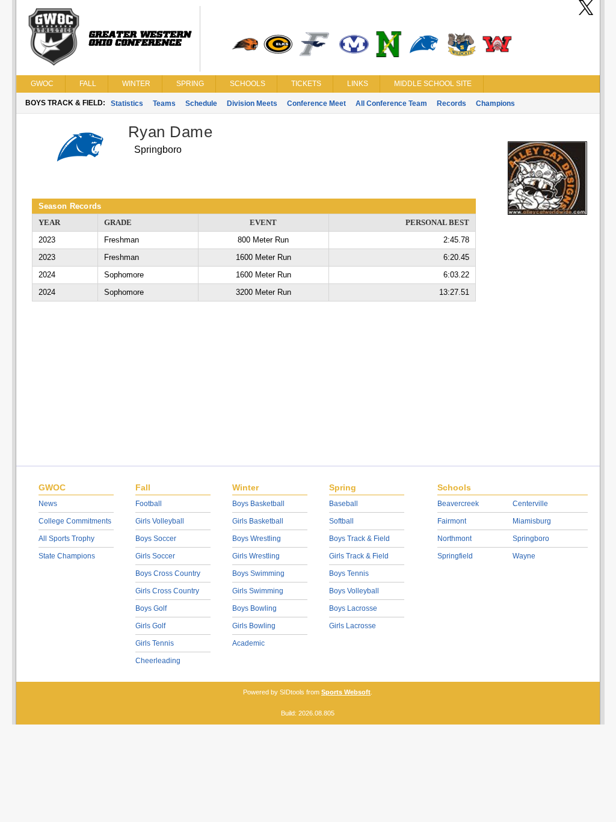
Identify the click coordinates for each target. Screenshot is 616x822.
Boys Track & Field (359, 538)
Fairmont (451, 521)
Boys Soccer (155, 538)
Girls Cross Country (167, 591)
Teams (164, 103)
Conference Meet (316, 103)
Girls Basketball (257, 521)
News (47, 503)
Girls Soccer (155, 556)
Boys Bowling (254, 608)
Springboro (531, 538)
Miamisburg (532, 521)
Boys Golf (151, 608)
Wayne (524, 556)
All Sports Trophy (66, 538)
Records (451, 103)
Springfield (455, 556)
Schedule (201, 103)
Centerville (530, 503)
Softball (341, 521)
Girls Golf (150, 626)
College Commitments (74, 521)
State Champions (66, 556)
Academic (248, 643)
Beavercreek (458, 503)
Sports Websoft (346, 692)
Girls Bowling (254, 626)
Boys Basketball (258, 503)
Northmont (454, 538)
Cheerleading (157, 661)
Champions (495, 103)
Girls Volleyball (159, 521)
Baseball (343, 503)
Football (148, 503)
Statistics (127, 103)
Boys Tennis (349, 573)
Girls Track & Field (359, 556)
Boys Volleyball (354, 591)
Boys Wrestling (256, 538)
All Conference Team (391, 103)
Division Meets (252, 103)
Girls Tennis (154, 643)
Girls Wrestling (256, 556)
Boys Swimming (258, 573)
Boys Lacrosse (353, 608)
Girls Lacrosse (352, 626)
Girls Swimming (257, 591)
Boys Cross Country (167, 573)
